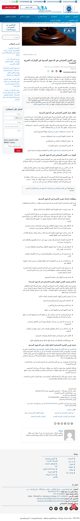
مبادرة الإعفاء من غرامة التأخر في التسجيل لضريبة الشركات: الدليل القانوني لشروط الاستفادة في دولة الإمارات (11, 95)
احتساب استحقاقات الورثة (62, 131)
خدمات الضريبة (42, 16)
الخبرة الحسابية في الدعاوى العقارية (59, 150)
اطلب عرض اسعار (10, 7)
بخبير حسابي (57, 81)
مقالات (71, 470)
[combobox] (18, 117)
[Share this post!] (72, 424)
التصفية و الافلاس (10, 16)
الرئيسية (70, 458)
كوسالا (61, 431)
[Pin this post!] (62, 424)
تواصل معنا (69, 473)
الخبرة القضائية (73, 20)
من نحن (70, 461)
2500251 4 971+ (62, 496)
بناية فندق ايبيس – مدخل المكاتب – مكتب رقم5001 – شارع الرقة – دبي (49, 489)
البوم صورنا (51, 472)
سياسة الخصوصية (37, 518)
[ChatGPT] (60, 71)
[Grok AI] (52, 71)
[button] (42, 7)
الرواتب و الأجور (24, 16)
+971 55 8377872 (54, 491)
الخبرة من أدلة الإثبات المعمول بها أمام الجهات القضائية (56, 349)
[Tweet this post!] (68, 424)
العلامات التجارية (55, 20)
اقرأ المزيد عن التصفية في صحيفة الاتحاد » (11, 27)
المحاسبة (54, 16)
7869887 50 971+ (59, 494)
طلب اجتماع (28, 7)
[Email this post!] (55, 424)
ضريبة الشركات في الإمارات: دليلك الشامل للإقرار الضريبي (12, 61)
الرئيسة (75, 16)
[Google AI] (56, 71)
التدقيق (67, 16)
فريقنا (71, 464)
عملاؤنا (71, 467)
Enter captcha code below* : (11, 141)
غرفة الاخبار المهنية (49, 469)
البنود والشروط (24, 518)
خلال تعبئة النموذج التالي (41, 104)
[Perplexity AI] (48, 71)
